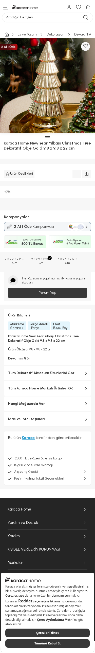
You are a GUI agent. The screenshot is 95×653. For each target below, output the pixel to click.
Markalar (15, 562)
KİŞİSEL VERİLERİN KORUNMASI (34, 549)
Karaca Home (19, 509)
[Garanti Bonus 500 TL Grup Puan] (25, 241)
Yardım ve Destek (23, 522)
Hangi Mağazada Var (26, 404)
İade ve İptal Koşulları (26, 419)
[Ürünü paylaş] (86, 174)
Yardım (14, 536)
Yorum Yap (47, 293)
